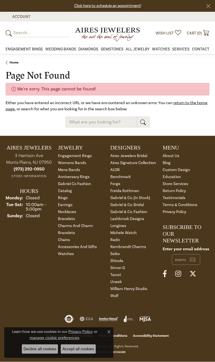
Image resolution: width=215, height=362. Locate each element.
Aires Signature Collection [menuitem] (133, 162)
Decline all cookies (40, 349)
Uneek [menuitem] (116, 281)
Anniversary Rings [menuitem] (74, 176)
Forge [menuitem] (115, 183)
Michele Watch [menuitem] (123, 232)
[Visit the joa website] (129, 319)
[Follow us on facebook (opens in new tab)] (165, 273)
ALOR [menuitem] (115, 169)
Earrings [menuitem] (65, 204)
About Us (171, 155)
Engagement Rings (24, 49)
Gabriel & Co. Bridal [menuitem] (127, 204)
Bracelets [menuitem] (66, 218)
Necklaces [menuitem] (67, 211)
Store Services (175, 183)
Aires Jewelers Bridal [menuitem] (128, 155)
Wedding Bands (60, 49)
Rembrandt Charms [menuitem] (128, 246)
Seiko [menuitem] (115, 253)
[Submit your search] (9, 33)
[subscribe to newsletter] (192, 259)
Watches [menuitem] (66, 253)
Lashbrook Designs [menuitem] (127, 218)
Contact (200, 49)
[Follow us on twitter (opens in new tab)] (193, 273)
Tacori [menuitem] (115, 274)
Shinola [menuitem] (116, 260)
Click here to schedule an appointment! (107, 5)
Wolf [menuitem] (114, 295)
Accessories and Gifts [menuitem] (77, 246)
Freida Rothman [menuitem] (124, 190)
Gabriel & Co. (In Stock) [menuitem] (130, 197)
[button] (21, 17)
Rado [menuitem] (115, 239)
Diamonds (88, 49)
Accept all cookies (78, 349)
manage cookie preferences (54, 337)
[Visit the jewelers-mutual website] (108, 319)
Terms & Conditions (180, 204)
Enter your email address (186, 249)
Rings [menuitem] (63, 197)
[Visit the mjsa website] (145, 319)
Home (14, 62)
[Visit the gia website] (86, 319)
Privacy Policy (174, 211)
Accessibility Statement (151, 336)
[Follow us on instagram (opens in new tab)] (178, 273)
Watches (161, 49)
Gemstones (112, 49)
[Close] (208, 6)
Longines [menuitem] (118, 225)
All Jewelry (137, 49)
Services (181, 49)
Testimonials (174, 197)
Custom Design (176, 169)
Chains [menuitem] (64, 239)
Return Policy (174, 190)
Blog (166, 162)
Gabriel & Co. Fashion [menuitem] (128, 211)
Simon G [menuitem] (117, 267)
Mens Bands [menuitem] (69, 169)
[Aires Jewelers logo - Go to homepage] (107, 33)
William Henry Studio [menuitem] (128, 288)
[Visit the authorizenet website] (69, 319)
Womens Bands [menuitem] (72, 162)
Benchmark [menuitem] (120, 176)
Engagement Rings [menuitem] (75, 155)
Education (172, 176)
